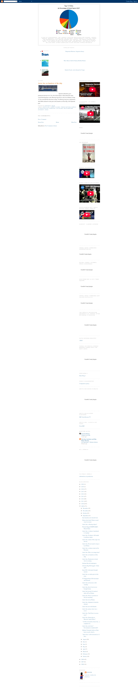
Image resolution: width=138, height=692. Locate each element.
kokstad (89, 672)
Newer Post (41, 122)
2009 (82, 506)
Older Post (74, 122)
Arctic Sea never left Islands (89, 606)
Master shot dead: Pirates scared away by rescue (90, 521)
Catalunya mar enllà (85, 435)
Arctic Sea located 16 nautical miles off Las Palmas (90, 592)
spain (46, 109)
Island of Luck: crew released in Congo (75, 70)
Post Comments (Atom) (51, 126)
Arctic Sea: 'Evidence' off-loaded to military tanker (90, 536)
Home (57, 122)
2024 (82, 484)
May (84, 646)
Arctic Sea (46, 107)
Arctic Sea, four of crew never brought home (89, 588)
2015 (82, 491)
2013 (82, 496)
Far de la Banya (85, 434)
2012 (82, 499)
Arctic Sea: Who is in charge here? (91, 552)
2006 (82, 664)
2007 (82, 662)
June (84, 644)
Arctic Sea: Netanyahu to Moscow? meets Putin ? (89, 618)
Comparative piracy (84, 383)
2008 (82, 659)
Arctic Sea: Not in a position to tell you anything (90, 596)
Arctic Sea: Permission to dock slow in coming (90, 560)
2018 (82, 486)
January (85, 656)
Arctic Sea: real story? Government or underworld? (90, 627)
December (85, 508)
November (85, 511)
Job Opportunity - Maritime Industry (89, 442)
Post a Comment (42, 119)
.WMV (81, 340)
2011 (82, 501)
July (84, 642)
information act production (86, 476)
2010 (82, 503)
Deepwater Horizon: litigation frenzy (74, 51)
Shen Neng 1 (82, 376)
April (84, 649)
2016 (82, 489)
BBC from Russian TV (85, 417)
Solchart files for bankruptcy (89, 563)
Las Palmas (59, 108)
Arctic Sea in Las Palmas (88, 600)
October (85, 513)
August (85, 639)
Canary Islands (55, 107)
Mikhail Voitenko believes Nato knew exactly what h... (90, 631)
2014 (82, 494)
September (85, 515)
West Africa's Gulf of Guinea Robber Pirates (75, 60)
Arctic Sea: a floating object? (89, 524)
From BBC (82, 426)
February (85, 654)
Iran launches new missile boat (90, 518)
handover (52, 108)
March (84, 651)
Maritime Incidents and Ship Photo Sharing (88, 439)
